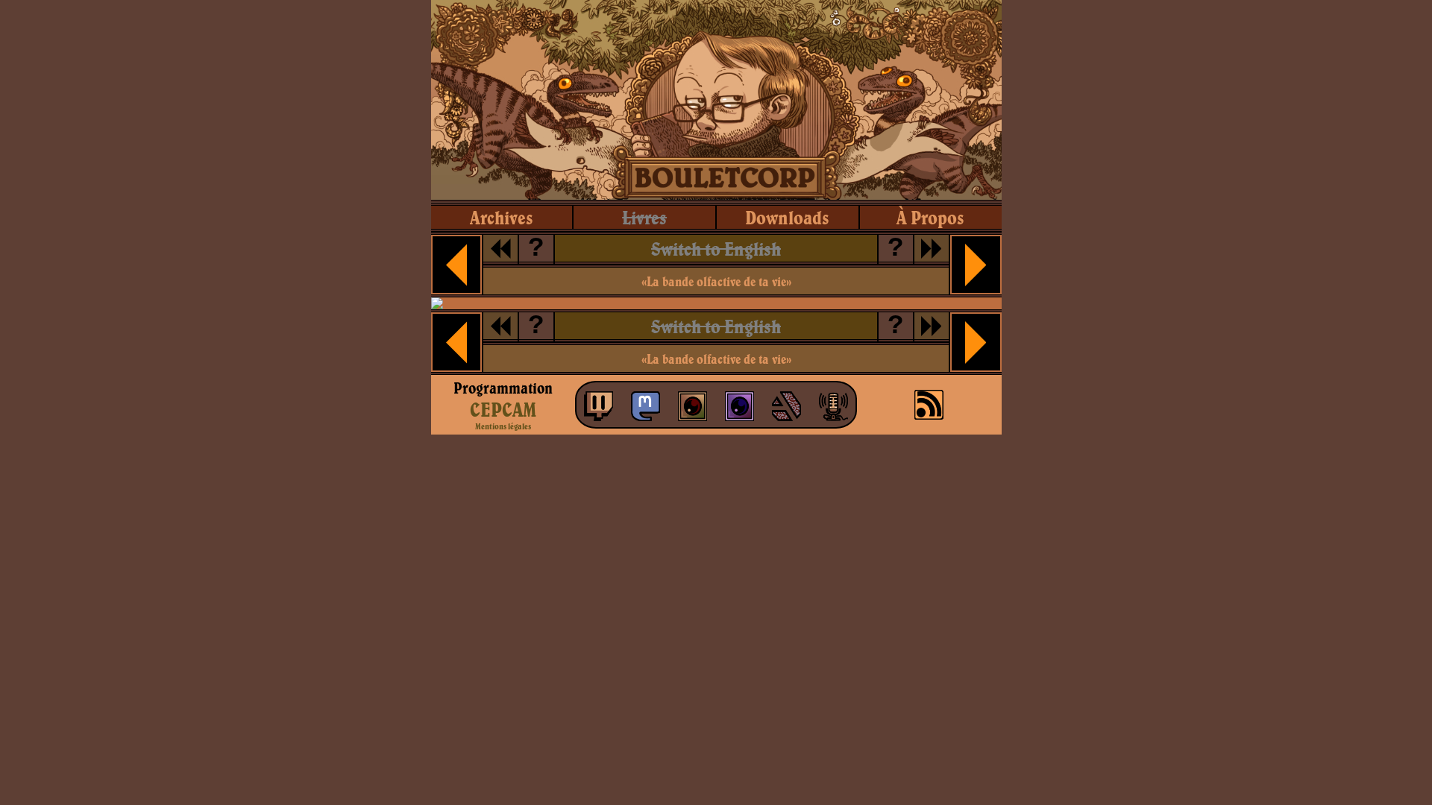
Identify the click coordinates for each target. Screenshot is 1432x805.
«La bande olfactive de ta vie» (716, 281)
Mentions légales (503, 426)
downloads (787, 217)
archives (501, 217)
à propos (930, 217)
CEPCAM (503, 409)
